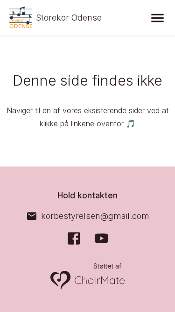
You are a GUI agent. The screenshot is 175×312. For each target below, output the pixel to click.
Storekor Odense (69, 17)
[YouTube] (101, 238)
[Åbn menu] (157, 18)
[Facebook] (74, 238)
